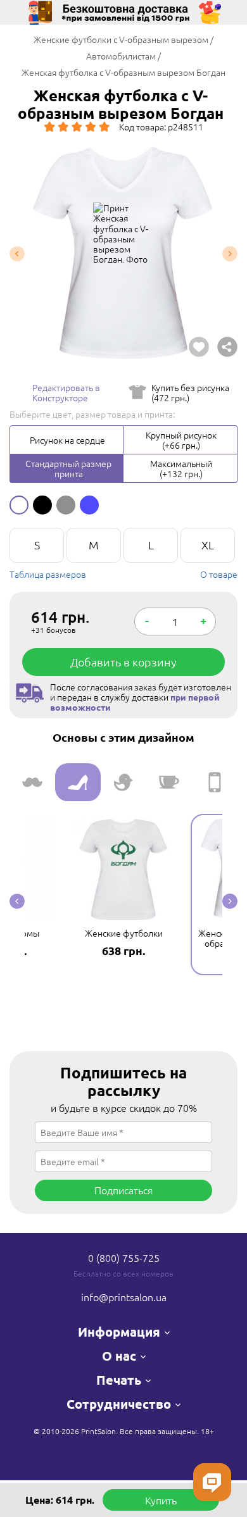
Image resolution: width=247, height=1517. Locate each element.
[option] (124, 254)
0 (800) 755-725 (124, 1257)
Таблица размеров (48, 574)
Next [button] (230, 254)
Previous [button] (17, 254)
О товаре (219, 574)
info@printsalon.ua (124, 1296)
